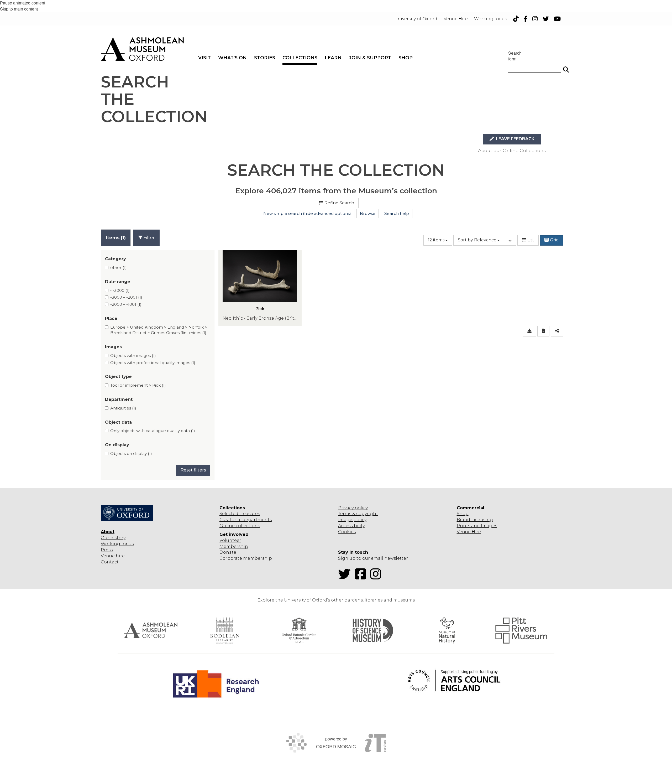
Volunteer (230, 540)
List (530, 239)
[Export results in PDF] (543, 331)
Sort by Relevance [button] (477, 239)
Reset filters (193, 470)
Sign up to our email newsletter (373, 558)
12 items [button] (436, 239)
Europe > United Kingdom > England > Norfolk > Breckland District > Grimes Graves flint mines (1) (158, 330)
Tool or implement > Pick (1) (138, 385)
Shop (463, 513)
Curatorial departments (245, 519)
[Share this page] (557, 331)
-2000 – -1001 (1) (125, 304)
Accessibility (351, 525)
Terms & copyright (358, 513)
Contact (110, 561)
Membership (233, 546)
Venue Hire (469, 531)
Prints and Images (477, 525)
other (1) (118, 267)
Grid (554, 239)
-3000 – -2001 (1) (126, 297)
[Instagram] (377, 577)
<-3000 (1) (120, 290)
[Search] (566, 67)
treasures (249, 513)
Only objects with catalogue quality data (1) (152, 430)
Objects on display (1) (131, 453)
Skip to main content (19, 9)
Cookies (347, 531)
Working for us (117, 543)
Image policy (352, 519)
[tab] (116, 237)
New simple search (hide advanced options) (307, 213)
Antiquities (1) (123, 408)
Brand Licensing (475, 519)
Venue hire (113, 555)
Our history (113, 537)
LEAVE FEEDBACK (514, 138)
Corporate (230, 558)
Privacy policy (353, 507)
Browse (367, 213)
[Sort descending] (510, 240)
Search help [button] (396, 213)
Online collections (239, 525)
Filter (149, 237)
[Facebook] (362, 577)
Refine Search (339, 202)
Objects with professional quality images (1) (152, 362)
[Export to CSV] (529, 331)
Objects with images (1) (133, 355)
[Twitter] (346, 577)
